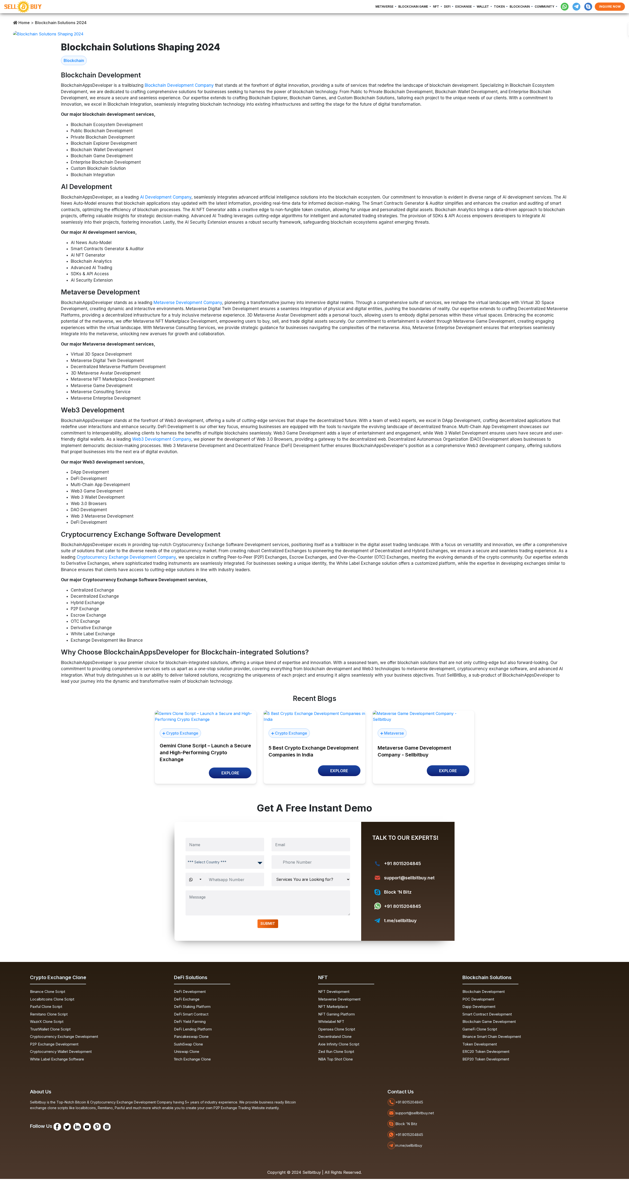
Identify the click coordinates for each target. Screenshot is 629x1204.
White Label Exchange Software (57, 1059)
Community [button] (545, 6)
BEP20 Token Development (485, 1059)
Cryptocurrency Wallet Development (61, 1051)
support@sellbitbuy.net (409, 877)
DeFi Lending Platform (193, 1029)
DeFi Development (190, 991)
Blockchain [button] (520, 6)
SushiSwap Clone (188, 1044)
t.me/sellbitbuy (400, 920)
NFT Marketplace (333, 1006)
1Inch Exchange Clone (192, 1059)
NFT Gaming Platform (336, 1014)
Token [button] (499, 6)
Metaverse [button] (384, 6)
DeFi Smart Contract (191, 1014)
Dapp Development (478, 1006)
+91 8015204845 (402, 863)
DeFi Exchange (187, 999)
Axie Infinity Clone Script (338, 1044)
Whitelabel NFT (331, 1021)
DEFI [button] (447, 6)
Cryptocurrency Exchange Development (64, 1036)
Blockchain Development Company (179, 85)
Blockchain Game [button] (413, 6)
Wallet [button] (483, 6)
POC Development (478, 999)
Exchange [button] (463, 6)
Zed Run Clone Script (336, 1051)
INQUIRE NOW (610, 6)
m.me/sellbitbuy (408, 1145)
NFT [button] (436, 6)
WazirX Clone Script (46, 1021)
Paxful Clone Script (46, 1006)
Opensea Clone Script (336, 1029)
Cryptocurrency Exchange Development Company (126, 557)
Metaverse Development (339, 999)
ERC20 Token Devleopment (485, 1051)
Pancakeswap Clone (191, 1036)
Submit (267, 923)
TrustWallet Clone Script (50, 1029)
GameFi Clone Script (479, 1029)
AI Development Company (165, 197)
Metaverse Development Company (188, 302)
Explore (230, 772)
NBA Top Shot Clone (335, 1059)
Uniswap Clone (186, 1051)
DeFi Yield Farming (190, 1021)
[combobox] (225, 862)
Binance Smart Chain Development (491, 1036)
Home (23, 22)
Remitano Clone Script (49, 1014)
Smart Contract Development (487, 1014)
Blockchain (74, 60)
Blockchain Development (483, 991)
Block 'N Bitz (398, 892)
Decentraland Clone (335, 1036)
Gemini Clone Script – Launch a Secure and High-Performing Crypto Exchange (205, 752)
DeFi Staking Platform (192, 1006)
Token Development (479, 1044)
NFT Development (333, 991)
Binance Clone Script (47, 991)
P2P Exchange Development (54, 1044)
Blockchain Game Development (489, 1021)
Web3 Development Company (161, 439)
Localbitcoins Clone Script (52, 999)
